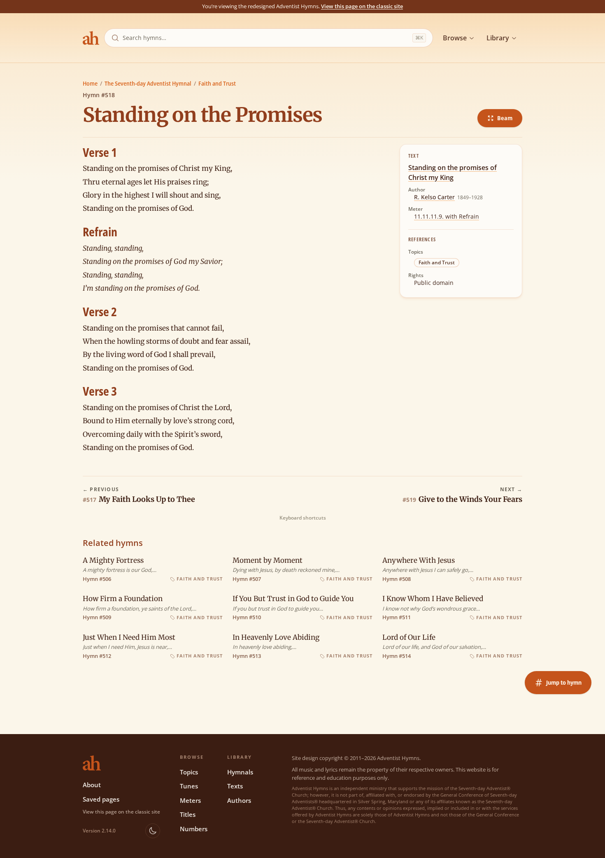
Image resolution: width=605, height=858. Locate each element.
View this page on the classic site (362, 6)
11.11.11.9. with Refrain (446, 216)
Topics (189, 772)
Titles (187, 814)
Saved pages (101, 799)
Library (497, 37)
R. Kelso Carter (434, 197)
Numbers (193, 829)
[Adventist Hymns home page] (91, 38)
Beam (504, 118)
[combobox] (266, 38)
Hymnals (240, 772)
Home (90, 83)
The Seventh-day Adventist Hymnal (148, 83)
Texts (235, 786)
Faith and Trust (217, 83)
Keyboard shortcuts (302, 518)
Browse (455, 37)
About (92, 785)
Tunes (189, 786)
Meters (190, 800)
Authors (239, 800)
